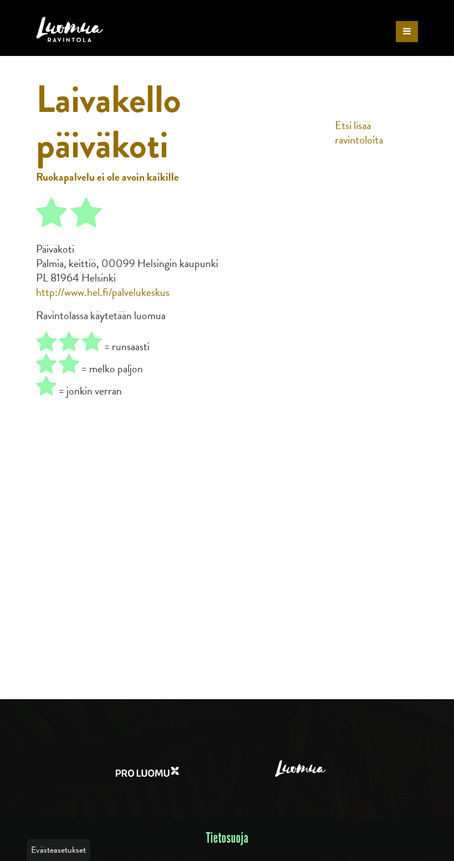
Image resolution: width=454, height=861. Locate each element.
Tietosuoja (227, 838)
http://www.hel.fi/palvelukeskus (102, 292)
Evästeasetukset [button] (58, 850)
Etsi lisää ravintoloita (359, 132)
